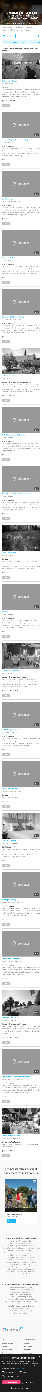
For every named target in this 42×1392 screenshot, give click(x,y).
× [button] (39, 1357)
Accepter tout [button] (11, 1382)
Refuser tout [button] (31, 1382)
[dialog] (21, 1373)
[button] (21, 1388)
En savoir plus (20, 1368)
